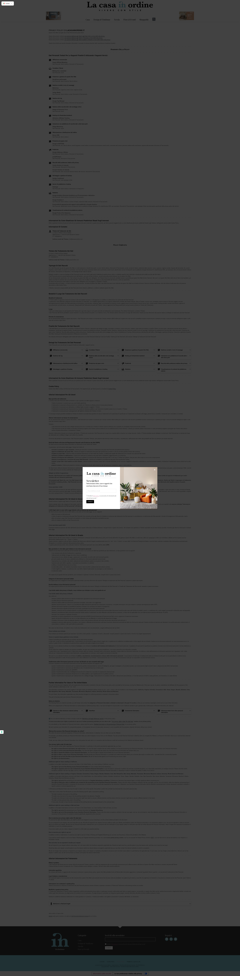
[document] (120, 488)
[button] (155, 470)
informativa (96, 496)
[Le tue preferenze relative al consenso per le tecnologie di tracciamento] (2, 732)
